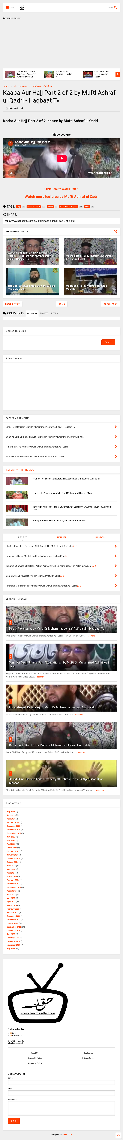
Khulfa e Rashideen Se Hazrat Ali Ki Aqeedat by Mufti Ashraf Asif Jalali (26, 74)
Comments (17, 1035)
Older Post (111, 304)
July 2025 (11, 837)
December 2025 (13, 826)
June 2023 (11, 895)
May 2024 (11, 869)
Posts (14, 1033)
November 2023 (13, 884)
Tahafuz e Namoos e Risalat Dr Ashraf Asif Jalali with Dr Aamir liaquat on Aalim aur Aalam (103, 71)
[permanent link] (22, 108)
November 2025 (13, 830)
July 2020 (11, 934)
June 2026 (11, 815)
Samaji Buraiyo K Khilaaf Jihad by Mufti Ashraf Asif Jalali (59, 520)
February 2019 (13, 938)
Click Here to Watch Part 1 (61, 189)
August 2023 (12, 891)
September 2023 (14, 887)
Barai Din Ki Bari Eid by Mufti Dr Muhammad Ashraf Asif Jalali (49, 745)
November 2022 (13, 920)
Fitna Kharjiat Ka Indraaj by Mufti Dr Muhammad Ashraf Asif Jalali (51, 707)
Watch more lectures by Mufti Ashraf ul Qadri (62, 197)
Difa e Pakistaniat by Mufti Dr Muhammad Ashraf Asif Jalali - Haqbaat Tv (56, 628)
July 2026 (11, 812)
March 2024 (12, 876)
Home (6, 86)
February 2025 (13, 851)
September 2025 (14, 833)
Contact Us (88, 1053)
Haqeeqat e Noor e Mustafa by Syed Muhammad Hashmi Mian (64, 73)
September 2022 (14, 927)
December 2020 (13, 931)
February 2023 (13, 909)
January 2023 (12, 913)
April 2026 (11, 819)
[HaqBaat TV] (22, 8)
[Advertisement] (61, 43)
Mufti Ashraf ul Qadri (42, 86)
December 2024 (13, 858)
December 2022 (13, 916)
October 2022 (12, 923)
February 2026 (13, 822)
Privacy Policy (88, 1058)
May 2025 (11, 840)
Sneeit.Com (67, 1134)
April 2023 (11, 902)
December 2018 (13, 941)
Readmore (90, 636)
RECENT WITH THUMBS (20, 469)
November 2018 (13, 945)
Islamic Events (20, 86)
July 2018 (11, 949)
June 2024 (11, 866)
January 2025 (12, 855)
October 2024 (12, 862)
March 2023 (12, 905)
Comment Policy (34, 1063)
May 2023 (11, 898)
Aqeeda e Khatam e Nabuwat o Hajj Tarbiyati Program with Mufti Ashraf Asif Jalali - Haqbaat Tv (31, 255)
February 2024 (13, 880)
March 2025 (12, 848)
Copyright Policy (35, 1058)
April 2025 (11, 844)
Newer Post (12, 304)
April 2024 (11, 873)
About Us (35, 1053)
